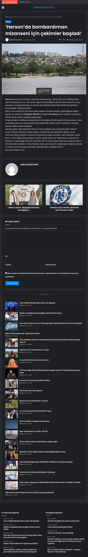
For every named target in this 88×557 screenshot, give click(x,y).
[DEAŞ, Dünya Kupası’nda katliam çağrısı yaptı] (11, 444)
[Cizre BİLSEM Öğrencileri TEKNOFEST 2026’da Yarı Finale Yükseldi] (11, 465)
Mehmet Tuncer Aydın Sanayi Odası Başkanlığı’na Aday (43, 452)
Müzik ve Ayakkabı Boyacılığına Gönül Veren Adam (41, 313)
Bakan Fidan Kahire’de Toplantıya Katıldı (22, 333)
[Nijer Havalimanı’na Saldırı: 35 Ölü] (11, 434)
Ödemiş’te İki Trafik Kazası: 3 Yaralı (34, 350)
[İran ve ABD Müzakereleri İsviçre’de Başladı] (11, 306)
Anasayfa (10, 17)
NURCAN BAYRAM (15, 40)
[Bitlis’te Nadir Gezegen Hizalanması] (11, 424)
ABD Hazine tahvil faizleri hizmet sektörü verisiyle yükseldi (29, 492)
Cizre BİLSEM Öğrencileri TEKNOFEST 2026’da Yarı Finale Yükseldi (46, 462)
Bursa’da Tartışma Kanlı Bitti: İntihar (35, 380)
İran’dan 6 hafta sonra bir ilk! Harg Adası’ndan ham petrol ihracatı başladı (44, 2)
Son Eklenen (44, 294)
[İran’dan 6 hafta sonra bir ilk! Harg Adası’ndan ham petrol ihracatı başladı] (11, 326)
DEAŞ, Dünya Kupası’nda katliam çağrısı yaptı (39, 441)
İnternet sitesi (51, 265)
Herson (17, 17)
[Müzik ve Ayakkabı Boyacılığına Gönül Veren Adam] (11, 316)
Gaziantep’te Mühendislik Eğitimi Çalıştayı (37, 472)
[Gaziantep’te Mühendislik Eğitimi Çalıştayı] (11, 475)
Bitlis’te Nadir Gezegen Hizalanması (35, 421)
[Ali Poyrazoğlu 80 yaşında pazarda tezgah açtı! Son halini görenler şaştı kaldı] (11, 373)
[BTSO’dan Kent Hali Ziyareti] (11, 393)
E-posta (8, 265)
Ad (6, 256)
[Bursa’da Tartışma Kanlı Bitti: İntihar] (11, 383)
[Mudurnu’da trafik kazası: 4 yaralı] (11, 404)
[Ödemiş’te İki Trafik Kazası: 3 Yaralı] (11, 353)
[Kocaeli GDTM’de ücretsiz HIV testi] (11, 363)
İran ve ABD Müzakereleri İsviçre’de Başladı (37, 303)
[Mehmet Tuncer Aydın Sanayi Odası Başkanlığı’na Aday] (11, 455)
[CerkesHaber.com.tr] (44, 7)
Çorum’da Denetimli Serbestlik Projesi (35, 411)
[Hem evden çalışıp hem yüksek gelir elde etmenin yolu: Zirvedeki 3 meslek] (11, 485)
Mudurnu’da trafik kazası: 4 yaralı (34, 401)
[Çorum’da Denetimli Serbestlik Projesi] (11, 414)
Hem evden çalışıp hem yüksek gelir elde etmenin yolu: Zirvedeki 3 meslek (50, 482)
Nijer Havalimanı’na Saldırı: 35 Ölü (34, 431)
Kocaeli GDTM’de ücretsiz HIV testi (34, 360)
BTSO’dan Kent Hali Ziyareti (31, 390)
